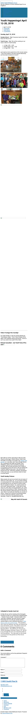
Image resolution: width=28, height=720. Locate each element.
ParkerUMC (7, 28)
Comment (3, 657)
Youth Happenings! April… (7, 641)
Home (5, 8)
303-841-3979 (4, 684)
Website (3, 675)
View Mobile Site (12, 698)
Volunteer (6, 12)
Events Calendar (8, 11)
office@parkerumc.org (6, 686)
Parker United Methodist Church (9, 3)
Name (2, 669)
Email (2, 672)
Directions (6, 695)
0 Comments (7, 31)
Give (5, 14)
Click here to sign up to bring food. (13, 621)
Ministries (6, 9)
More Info (6, 694)
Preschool (6, 17)
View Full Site (4, 698)
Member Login (7, 15)
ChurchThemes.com (7, 713)
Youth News (7, 30)
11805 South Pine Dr (9, 681)
